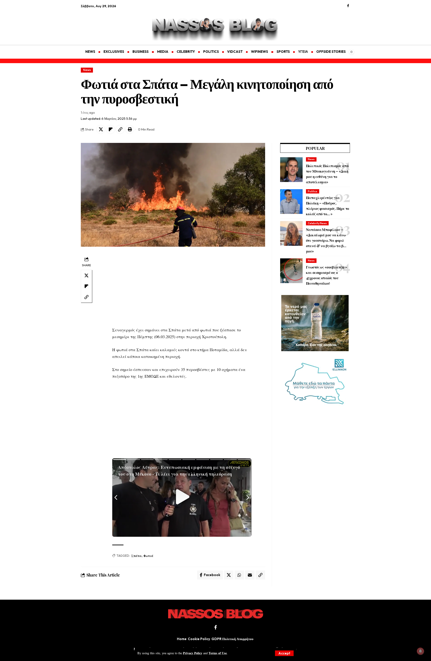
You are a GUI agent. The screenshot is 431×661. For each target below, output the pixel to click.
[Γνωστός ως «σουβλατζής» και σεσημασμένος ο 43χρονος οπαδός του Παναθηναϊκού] (291, 270)
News (87, 70)
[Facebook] (348, 6)
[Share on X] (100, 129)
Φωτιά (148, 556)
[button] (284, 653)
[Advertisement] (102, 24)
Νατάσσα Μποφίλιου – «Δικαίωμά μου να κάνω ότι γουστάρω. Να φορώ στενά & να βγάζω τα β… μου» (326, 240)
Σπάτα (136, 556)
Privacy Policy (192, 653)
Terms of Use (218, 653)
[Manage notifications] (420, 651)
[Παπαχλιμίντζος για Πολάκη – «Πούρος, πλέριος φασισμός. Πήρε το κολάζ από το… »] (291, 201)
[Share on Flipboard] (110, 129)
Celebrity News (317, 223)
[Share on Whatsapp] (239, 574)
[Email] (250, 574)
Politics (312, 191)
